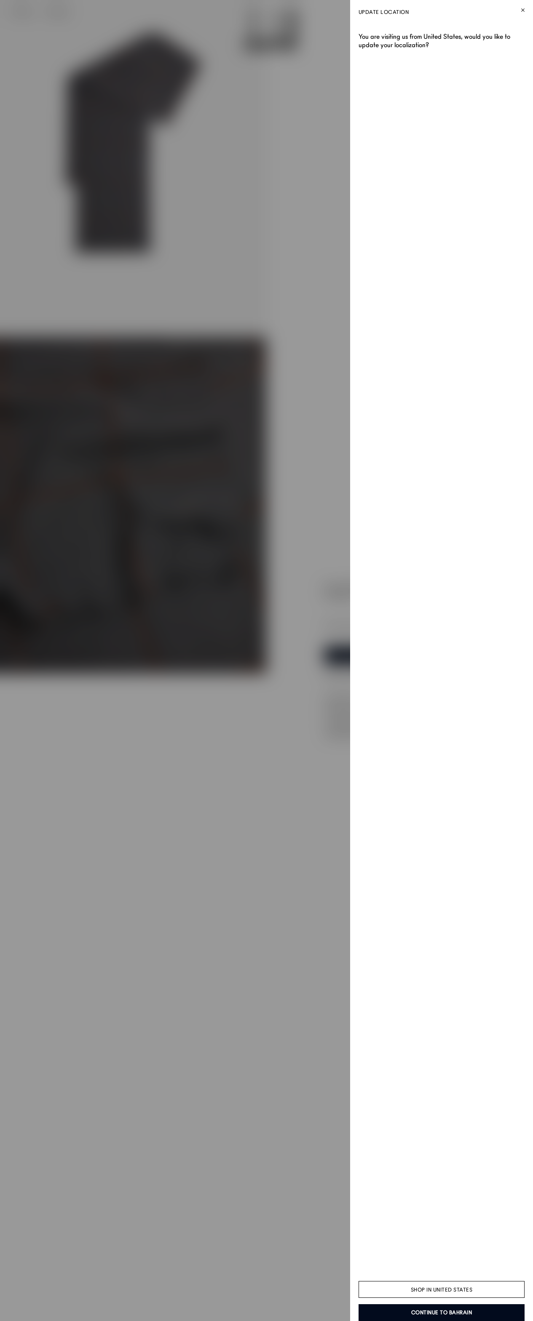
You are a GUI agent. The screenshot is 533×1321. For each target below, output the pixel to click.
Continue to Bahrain (441, 1312)
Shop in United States (442, 1289)
